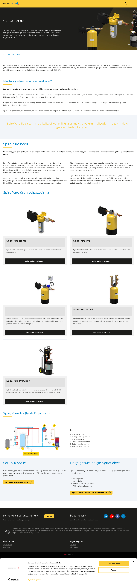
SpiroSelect (7, 545)
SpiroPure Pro (81, 241)
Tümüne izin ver (114, 564)
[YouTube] (111, 516)
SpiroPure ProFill (83, 309)
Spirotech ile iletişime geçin (16, 482)
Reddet (113, 570)
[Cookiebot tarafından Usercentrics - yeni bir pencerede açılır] (13, 579)
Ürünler (73, 545)
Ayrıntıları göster (34, 580)
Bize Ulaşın (74, 547)
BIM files (6, 547)
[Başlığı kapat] (133, 561)
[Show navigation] (133, 3)
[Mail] (123, 516)
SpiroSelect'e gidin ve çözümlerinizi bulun (89, 493)
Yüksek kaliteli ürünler (13, 54)
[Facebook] (117, 516)
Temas (49, 516)
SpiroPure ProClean (18, 381)
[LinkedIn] (106, 516)
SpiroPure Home (16, 241)
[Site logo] (10, 3)
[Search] (126, 3)
